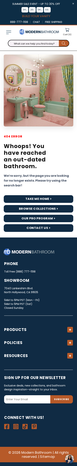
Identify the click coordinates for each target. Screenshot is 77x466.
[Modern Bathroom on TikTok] (25, 426)
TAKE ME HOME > (38, 199)
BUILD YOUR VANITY (36, 16)
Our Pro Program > (38, 218)
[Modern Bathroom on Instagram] (16, 426)
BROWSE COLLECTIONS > (38, 209)
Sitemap (47, 456)
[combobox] (38, 43)
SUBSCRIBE (61, 399)
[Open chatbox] (69, 458)
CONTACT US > (38, 228)
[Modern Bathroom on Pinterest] (34, 426)
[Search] (64, 43)
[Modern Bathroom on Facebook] (6, 426)
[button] (8, 32)
